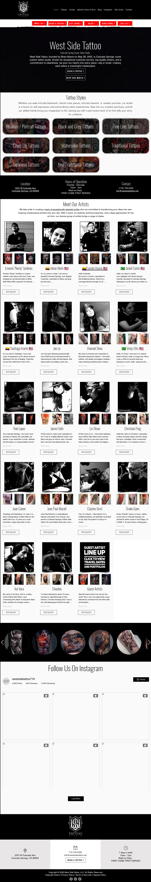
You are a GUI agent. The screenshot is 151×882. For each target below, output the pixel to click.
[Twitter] (79, 879)
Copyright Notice (52, 875)
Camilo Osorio (94, 268)
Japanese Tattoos (26, 164)
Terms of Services (84, 875)
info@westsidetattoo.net (75, 855)
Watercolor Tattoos (75, 145)
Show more (83, 285)
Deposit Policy (99, 875)
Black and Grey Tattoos (76, 126)
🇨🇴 (84, 268)
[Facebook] (71, 879)
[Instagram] (75, 879)
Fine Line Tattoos (126, 126)
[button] (64, 9)
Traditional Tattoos (125, 145)
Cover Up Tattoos (26, 145)
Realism (12, 126)
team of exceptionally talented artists (62, 209)
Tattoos (40, 126)
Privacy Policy (67, 875)
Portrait (28, 126)
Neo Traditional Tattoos (76, 164)
